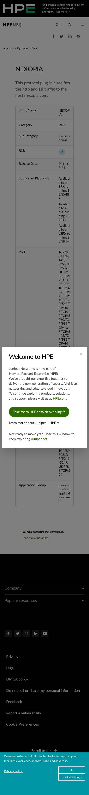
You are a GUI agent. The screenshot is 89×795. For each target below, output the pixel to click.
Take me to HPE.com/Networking (38, 412)
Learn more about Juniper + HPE (33, 423)
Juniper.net (39, 439)
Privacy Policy (13, 771)
